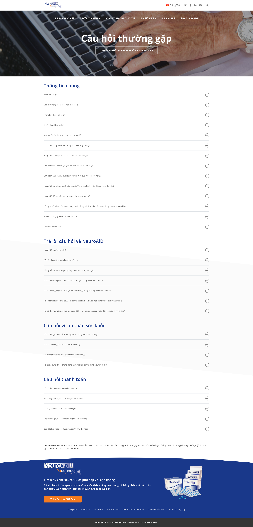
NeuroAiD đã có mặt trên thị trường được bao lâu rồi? (67, 196)
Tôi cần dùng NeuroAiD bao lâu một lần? (61, 260)
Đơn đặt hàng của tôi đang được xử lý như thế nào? (66, 429)
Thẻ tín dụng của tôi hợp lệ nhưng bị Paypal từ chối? (66, 418)
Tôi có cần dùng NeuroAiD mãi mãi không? (62, 344)
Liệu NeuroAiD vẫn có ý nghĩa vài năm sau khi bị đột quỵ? (68, 165)
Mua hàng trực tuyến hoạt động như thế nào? (63, 398)
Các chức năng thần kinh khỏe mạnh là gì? (61, 104)
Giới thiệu (89, 18)
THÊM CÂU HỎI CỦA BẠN (62, 499)
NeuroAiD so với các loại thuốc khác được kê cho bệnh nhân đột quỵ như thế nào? (79, 186)
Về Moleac (98, 509)
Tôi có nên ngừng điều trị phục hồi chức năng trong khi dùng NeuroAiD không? (77, 290)
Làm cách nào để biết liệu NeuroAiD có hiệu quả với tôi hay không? (72, 176)
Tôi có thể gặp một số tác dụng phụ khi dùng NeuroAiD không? (71, 334)
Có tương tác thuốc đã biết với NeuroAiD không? (64, 354)
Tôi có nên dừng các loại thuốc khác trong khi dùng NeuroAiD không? (73, 280)
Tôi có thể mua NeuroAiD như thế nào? (60, 388)
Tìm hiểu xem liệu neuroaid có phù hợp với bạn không (126, 50)
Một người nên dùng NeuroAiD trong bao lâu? (63, 135)
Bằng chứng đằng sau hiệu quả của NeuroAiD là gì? (66, 155)
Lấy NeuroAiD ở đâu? (53, 226)
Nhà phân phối (113, 509)
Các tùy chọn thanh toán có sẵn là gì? (60, 408)
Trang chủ (64, 18)
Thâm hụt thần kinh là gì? (54, 115)
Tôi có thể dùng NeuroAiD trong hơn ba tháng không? (67, 145)
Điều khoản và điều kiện (133, 509)
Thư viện (148, 18)
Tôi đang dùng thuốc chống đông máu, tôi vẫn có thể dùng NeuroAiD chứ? (75, 365)
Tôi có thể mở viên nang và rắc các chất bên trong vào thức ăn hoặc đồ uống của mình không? (84, 311)
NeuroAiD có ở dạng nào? (55, 250)
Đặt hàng (189, 18)
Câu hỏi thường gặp (176, 509)
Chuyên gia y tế (120, 18)
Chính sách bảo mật (155, 509)
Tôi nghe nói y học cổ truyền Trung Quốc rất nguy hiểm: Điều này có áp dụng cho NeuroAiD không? (86, 206)
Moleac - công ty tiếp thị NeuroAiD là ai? (61, 216)
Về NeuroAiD (85, 509)
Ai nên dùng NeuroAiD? (54, 125)
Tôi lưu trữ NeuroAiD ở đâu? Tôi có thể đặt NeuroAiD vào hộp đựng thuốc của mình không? (83, 300)
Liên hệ (168, 18)
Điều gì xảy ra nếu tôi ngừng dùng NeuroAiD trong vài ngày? (69, 270)
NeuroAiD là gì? (50, 94)
